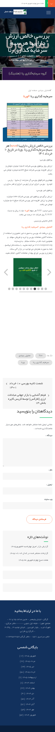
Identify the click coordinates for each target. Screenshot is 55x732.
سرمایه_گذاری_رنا (41, 362)
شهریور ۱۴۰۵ (30, 656)
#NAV (14, 145)
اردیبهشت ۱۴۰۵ (29, 677)
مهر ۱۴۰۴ (30, 710)
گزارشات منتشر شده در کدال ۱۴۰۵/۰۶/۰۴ (29, 553)
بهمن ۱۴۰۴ (30, 688)
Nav (41, 356)
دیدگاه (49, 435)
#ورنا (26, 96)
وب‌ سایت (48, 499)
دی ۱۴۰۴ (30, 693)
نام (50, 470)
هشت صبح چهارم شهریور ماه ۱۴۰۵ (33, 560)
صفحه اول (32, 90)
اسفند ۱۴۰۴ (29, 683)
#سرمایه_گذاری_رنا (30, 227)
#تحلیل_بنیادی (46, 227)
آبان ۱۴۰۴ (29, 704)
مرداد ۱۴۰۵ (30, 661)
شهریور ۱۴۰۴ (30, 715)
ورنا (23, 362)
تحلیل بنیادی (43, 90)
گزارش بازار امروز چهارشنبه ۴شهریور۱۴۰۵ (29, 547)
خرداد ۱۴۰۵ (30, 672)
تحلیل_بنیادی (24, 356)
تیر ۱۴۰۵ (30, 667)
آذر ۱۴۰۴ (30, 699)
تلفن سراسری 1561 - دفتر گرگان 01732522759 (27, 637)
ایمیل (49, 485)
